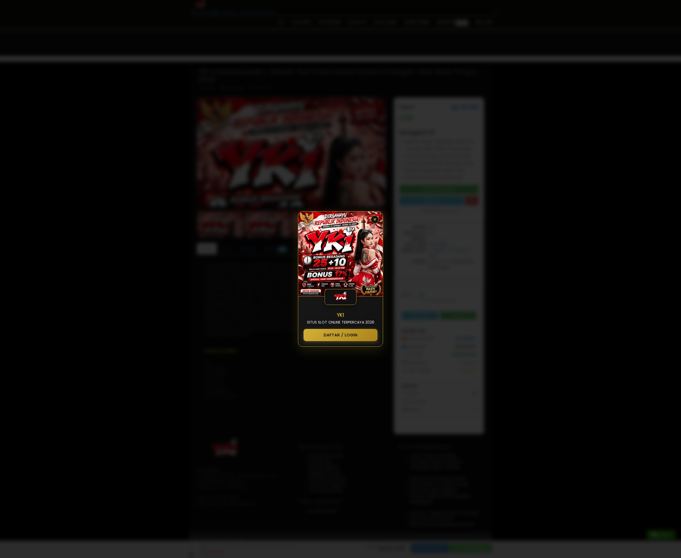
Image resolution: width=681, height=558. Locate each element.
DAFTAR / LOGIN (341, 335)
